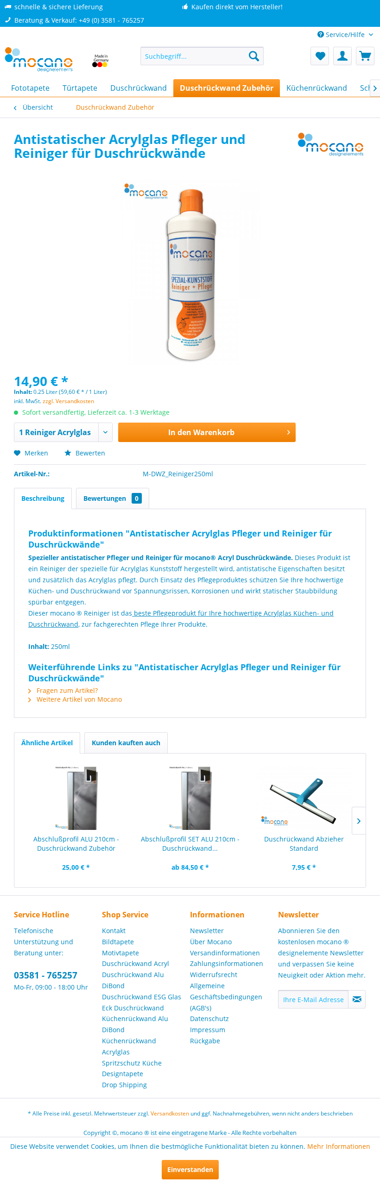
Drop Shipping (124, 1084)
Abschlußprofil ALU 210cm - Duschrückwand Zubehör (76, 844)
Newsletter (207, 930)
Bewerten (89, 453)
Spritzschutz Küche (132, 1063)
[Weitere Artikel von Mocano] (331, 148)
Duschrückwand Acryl (135, 963)
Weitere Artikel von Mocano (78, 699)
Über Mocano (211, 941)
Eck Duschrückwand (133, 1007)
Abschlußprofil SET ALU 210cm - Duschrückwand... (190, 844)
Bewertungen (111, 498)
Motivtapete (120, 952)
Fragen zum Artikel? (66, 690)
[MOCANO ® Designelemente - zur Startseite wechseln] (57, 61)
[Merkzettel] (319, 56)
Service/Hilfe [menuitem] (345, 34)
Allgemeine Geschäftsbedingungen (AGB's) (226, 996)
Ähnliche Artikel (47, 742)
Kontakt (114, 930)
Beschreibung (42, 498)
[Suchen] (254, 56)
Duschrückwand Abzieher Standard (304, 844)
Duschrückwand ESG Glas (141, 996)
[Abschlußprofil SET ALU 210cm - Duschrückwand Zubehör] (190, 797)
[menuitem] (202, 56)
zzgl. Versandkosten (68, 401)
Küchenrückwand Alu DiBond (135, 1024)
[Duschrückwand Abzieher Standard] (304, 797)
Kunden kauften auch (126, 742)
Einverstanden (190, 1169)
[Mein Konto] (342, 56)
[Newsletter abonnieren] (357, 999)
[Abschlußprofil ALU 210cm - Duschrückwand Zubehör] (76, 797)
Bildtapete (118, 941)
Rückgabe (205, 1040)
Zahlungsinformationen (226, 963)
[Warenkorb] (365, 56)
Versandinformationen (225, 952)
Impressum (207, 1029)
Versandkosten (170, 1113)
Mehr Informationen (338, 1146)
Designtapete (122, 1073)
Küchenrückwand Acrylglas (129, 1046)
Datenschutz (209, 1018)
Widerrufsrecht (213, 974)
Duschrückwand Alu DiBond (133, 980)
